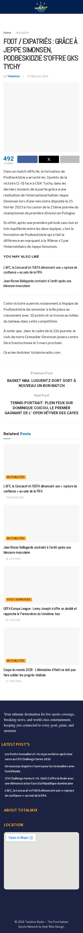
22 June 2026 (13, 681)
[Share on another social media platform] (70, 159)
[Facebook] (7, 901)
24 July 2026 (12, 620)
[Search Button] (78, 7)
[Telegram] (31, 910)
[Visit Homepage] (41, 7)
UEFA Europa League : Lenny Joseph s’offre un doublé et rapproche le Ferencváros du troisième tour (40, 611)
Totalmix (13, 76)
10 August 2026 (14, 497)
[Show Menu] (5, 7)
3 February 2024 (37, 76)
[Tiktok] (22, 910)
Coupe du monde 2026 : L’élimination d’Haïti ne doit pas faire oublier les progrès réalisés (39, 672)
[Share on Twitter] (49, 159)
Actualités (22, 32)
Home (7, 32)
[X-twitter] (46, 901)
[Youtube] (65, 901)
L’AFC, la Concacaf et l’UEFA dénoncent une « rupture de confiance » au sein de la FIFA (40, 489)
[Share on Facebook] (27, 159)
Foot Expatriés (19, 599)
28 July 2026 (12, 559)
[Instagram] (56, 901)
